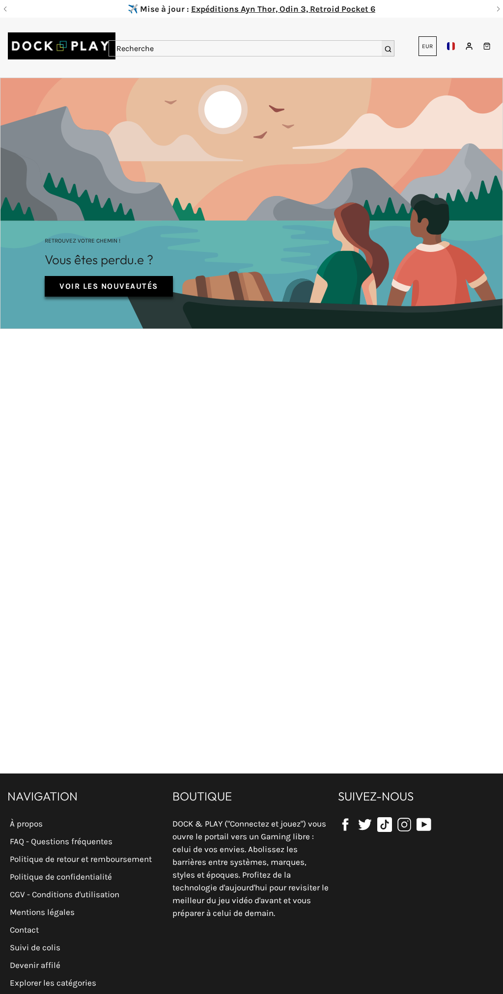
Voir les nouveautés (108, 286)
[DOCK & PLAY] (61, 45)
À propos (26, 823)
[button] (5, 9)
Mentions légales (42, 912)
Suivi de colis (35, 947)
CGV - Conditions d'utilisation (64, 894)
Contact (24, 930)
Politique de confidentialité (61, 877)
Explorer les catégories (53, 983)
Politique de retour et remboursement (81, 859)
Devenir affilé (35, 965)
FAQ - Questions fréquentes (61, 841)
